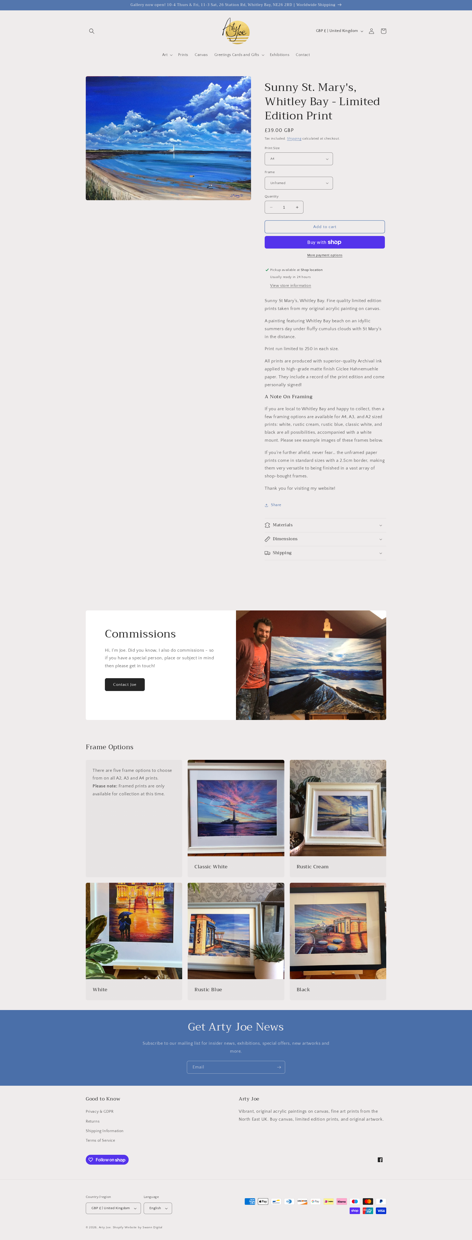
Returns (92, 1121)
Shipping (294, 138)
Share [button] (276, 505)
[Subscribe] (279, 1067)
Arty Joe (105, 1227)
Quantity (272, 196)
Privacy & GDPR (99, 1111)
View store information (290, 286)
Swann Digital (153, 1227)
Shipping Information (105, 1131)
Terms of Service (100, 1140)
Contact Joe (125, 684)
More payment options (325, 255)
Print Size (272, 148)
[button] (92, 31)
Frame (270, 172)
